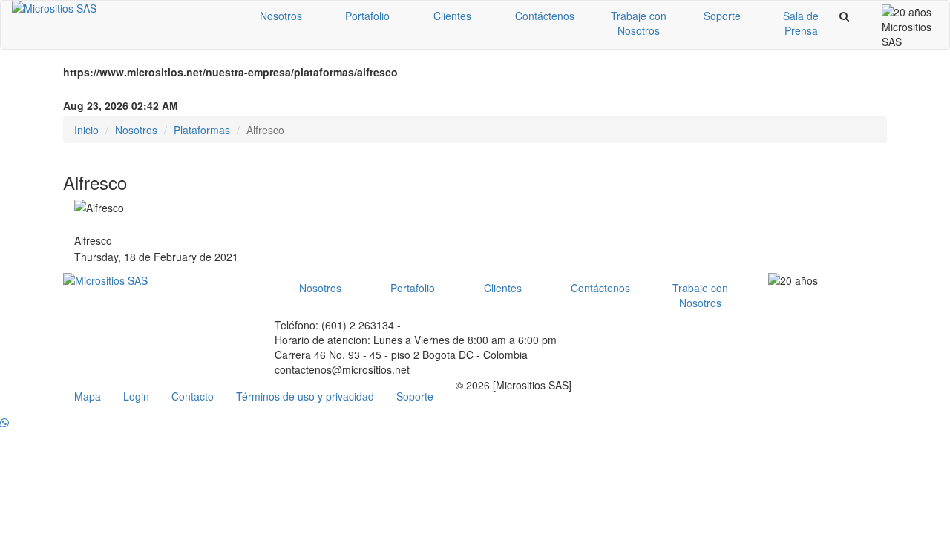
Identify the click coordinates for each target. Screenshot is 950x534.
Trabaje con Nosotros (638, 23)
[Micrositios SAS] (119, 8)
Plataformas (202, 129)
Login (136, 396)
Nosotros (281, 15)
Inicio (86, 129)
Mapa (87, 396)
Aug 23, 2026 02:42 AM (120, 105)
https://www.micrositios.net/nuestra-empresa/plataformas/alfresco (230, 72)
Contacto (192, 396)
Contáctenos (544, 15)
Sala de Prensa (801, 23)
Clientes (452, 15)
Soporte (722, 15)
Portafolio (367, 15)
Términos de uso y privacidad (305, 396)
